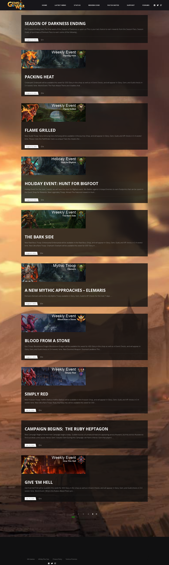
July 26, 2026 (30, 410)
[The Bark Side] (53, 219)
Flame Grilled (40, 130)
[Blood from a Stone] (53, 323)
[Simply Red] (53, 376)
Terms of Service (71, 559)
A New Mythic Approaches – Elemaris (65, 290)
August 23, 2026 (31, 93)
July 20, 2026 (30, 445)
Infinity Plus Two (43, 559)
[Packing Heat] (53, 59)
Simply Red (36, 394)
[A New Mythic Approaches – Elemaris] (53, 272)
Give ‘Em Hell (39, 482)
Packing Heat (39, 77)
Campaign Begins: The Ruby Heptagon (66, 429)
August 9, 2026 (31, 253)
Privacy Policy (57, 559)
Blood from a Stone (47, 340)
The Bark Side (39, 237)
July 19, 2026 (30, 499)
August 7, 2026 (31, 304)
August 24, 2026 (31, 40)
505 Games (31, 559)
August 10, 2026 (31, 200)
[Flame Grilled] (53, 112)
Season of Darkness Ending (55, 23)
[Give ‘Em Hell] (53, 464)
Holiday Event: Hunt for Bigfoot (61, 183)
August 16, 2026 (31, 147)
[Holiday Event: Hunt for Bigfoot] (53, 166)
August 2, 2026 (31, 357)
